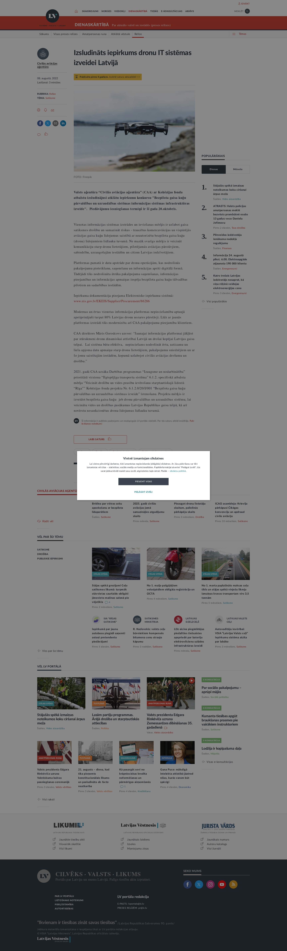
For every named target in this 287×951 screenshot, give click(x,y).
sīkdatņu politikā (178, 471)
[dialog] (143, 475)
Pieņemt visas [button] (143, 482)
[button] (143, 492)
